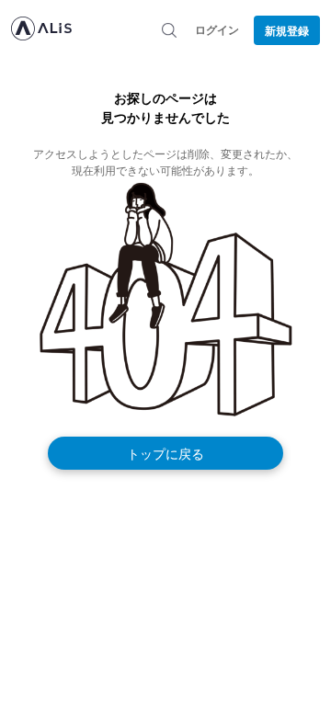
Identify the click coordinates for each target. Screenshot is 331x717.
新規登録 (287, 30)
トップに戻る (165, 453)
